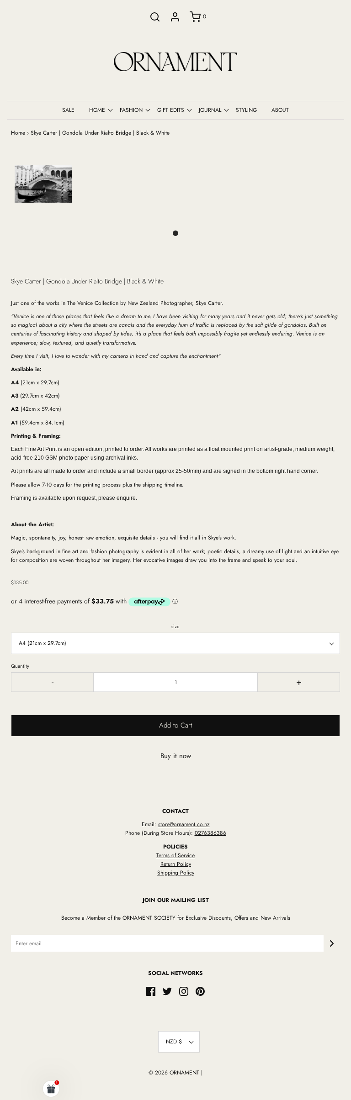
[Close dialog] (331, 476)
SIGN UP (259, 663)
